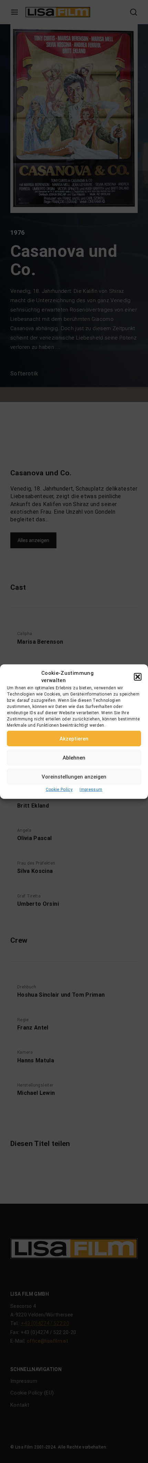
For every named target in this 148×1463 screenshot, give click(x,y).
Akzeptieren (74, 738)
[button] (137, 676)
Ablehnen (74, 757)
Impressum (91, 789)
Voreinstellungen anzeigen (74, 776)
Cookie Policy (59, 789)
